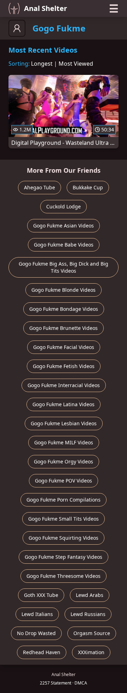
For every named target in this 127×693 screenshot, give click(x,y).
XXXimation (91, 652)
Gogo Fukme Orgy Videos (63, 461)
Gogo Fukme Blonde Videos (63, 289)
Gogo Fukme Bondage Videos (63, 309)
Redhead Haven (41, 652)
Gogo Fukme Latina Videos (63, 404)
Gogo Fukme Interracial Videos (64, 385)
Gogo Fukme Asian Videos (63, 225)
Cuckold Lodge (63, 206)
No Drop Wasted (36, 633)
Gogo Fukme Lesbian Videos (64, 423)
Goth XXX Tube (41, 595)
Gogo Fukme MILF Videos (63, 442)
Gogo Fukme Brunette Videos (63, 328)
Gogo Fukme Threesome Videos (63, 576)
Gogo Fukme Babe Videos (63, 244)
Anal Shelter (45, 8)
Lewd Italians (37, 614)
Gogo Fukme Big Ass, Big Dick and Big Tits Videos (63, 267)
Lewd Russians (88, 614)
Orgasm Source (91, 633)
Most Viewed (76, 63)
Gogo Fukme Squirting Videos (63, 537)
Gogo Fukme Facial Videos (63, 347)
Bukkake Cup (88, 187)
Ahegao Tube (39, 187)
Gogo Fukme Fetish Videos (64, 366)
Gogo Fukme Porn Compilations (63, 499)
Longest (42, 63)
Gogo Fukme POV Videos (63, 480)
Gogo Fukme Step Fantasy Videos (63, 556)
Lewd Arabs (89, 595)
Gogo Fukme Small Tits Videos (63, 518)
